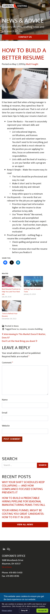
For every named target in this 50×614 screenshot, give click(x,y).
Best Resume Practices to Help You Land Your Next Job (11, 292)
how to (15, 329)
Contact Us (25, 37)
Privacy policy (7, 610)
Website (6, 426)
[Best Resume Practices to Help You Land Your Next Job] (11, 281)
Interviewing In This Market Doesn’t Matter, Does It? (24, 336)
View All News (25, 525)
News (16, 326)
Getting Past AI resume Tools (32, 290)
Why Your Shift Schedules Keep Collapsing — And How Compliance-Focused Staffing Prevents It (23, 487)
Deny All (24, 610)
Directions (7, 567)
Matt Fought (32, 64)
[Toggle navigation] (43, 6)
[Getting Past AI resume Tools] (33, 281)
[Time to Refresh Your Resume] (11, 305)
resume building (35, 329)
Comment (7, 362)
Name (5, 400)
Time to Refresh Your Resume (9, 315)
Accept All (42, 610)
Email (4, 413)
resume (23, 329)
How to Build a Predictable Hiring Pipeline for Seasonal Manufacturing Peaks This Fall (23, 501)
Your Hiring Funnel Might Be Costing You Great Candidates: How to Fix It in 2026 (23, 514)
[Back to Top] (47, 550)
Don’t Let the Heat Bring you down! (19, 341)
